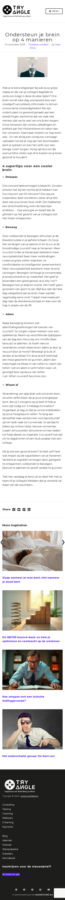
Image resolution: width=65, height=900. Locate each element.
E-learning (8, 822)
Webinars (7, 818)
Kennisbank (8, 858)
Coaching (7, 813)
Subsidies (7, 853)
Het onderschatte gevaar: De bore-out (28, 756)
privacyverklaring (29, 796)
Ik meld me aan (11, 874)
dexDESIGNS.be (44, 894)
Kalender (7, 840)
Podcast (7, 844)
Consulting (8, 804)
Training (6, 809)
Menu (55, 11)
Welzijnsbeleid (10, 849)
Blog (5, 836)
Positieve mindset (38, 44)
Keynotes (7, 826)
